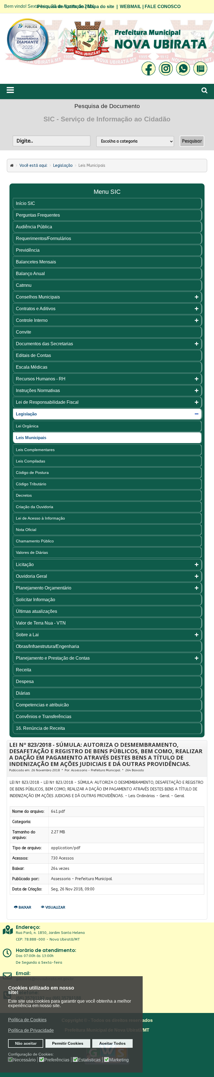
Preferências (56, 1060)
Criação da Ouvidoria (34, 507)
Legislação (63, 165)
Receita (23, 669)
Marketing (119, 1060)
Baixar (24, 907)
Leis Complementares (35, 449)
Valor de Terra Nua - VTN (41, 623)
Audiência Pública (34, 226)
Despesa (25, 681)
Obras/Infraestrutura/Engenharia (47, 646)
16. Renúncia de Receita (40, 728)
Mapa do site (100, 6)
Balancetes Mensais (36, 262)
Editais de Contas (33, 355)
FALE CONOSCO (163, 6)
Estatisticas (89, 1060)
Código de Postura (32, 472)
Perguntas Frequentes (38, 215)
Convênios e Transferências (43, 716)
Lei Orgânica (27, 426)
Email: (23, 973)
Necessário (24, 1060)
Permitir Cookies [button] (67, 1043)
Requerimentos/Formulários (43, 238)
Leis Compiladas (30, 461)
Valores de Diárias (32, 552)
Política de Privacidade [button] (31, 1030)
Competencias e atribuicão (42, 705)
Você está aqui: (33, 165)
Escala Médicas (31, 367)
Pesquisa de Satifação (60, 6)
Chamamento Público (35, 541)
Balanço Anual (30, 273)
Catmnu (23, 285)
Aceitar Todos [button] (112, 1043)
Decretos (24, 495)
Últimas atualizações (36, 611)
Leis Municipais (31, 437)
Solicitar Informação (35, 599)
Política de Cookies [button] (27, 1019)
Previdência (28, 250)
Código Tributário (31, 484)
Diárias (23, 693)
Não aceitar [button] (26, 1043)
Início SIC (25, 203)
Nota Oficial (26, 529)
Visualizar (54, 907)
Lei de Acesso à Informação (40, 518)
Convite (23, 332)
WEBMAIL (130, 6)
